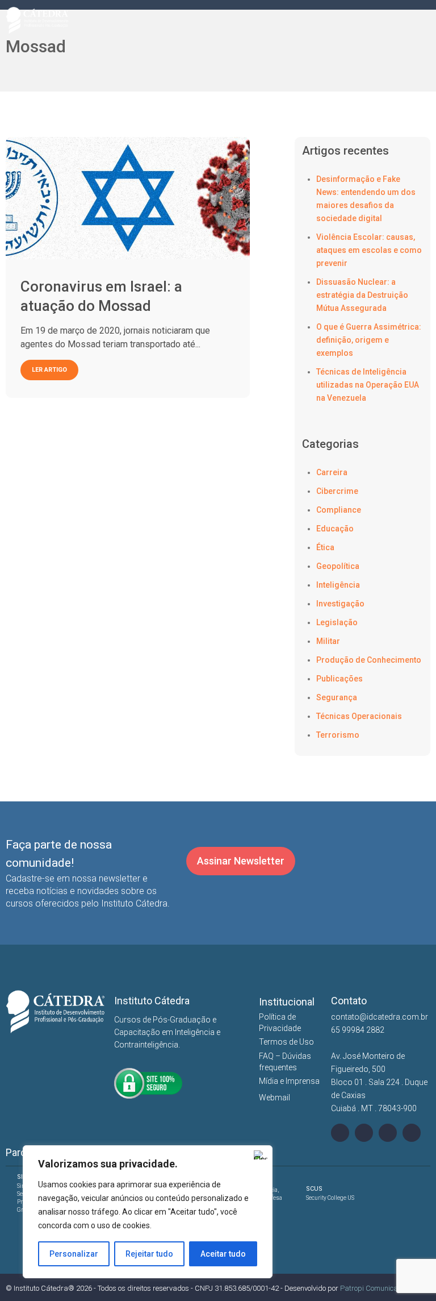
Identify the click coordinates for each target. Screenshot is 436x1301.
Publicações (339, 678)
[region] (147, 1211)
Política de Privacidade (280, 1022)
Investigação (340, 603)
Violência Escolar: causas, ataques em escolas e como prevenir (369, 250)
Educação (335, 528)
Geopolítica (337, 566)
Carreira (331, 472)
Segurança (336, 697)
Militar (328, 641)
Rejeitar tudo (149, 1253)
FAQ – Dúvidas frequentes (285, 1061)
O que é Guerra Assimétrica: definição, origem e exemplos (368, 340)
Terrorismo (337, 734)
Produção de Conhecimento (368, 659)
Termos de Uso (286, 1041)
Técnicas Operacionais (359, 716)
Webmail (274, 1097)
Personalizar (73, 1253)
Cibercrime (337, 491)
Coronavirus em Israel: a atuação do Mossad (101, 296)
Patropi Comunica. (370, 1288)
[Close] (260, 1155)
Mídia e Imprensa (289, 1081)
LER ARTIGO (49, 369)
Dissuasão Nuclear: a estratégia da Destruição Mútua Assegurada (362, 295)
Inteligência (338, 584)
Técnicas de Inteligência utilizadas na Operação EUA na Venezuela (367, 384)
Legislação (337, 622)
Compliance (338, 509)
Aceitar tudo (223, 1253)
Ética (325, 547)
